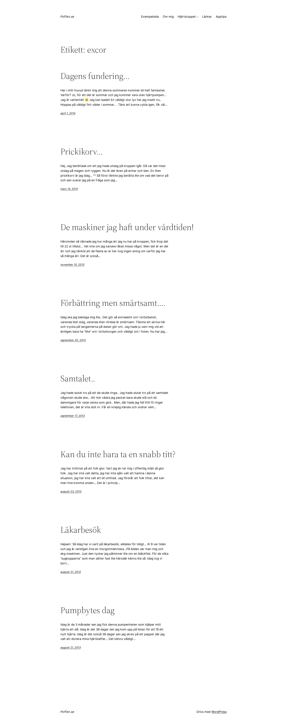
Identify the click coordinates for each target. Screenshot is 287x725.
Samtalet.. (77, 378)
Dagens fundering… (95, 76)
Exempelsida (150, 16)
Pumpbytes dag (87, 610)
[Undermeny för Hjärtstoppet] (197, 17)
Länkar (207, 16)
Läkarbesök (80, 530)
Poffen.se (67, 16)
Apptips (221, 16)
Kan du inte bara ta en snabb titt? (118, 454)
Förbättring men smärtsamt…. (112, 303)
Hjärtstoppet (187, 16)
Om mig (168, 16)
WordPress (219, 712)
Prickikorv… (81, 151)
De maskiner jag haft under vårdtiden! (127, 227)
